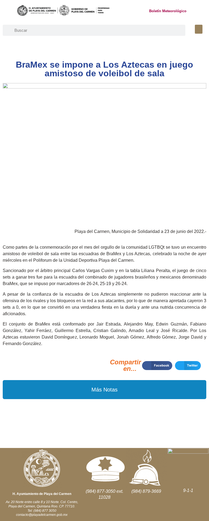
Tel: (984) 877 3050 (41, 511)
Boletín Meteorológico (167, 11)
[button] (198, 29)
